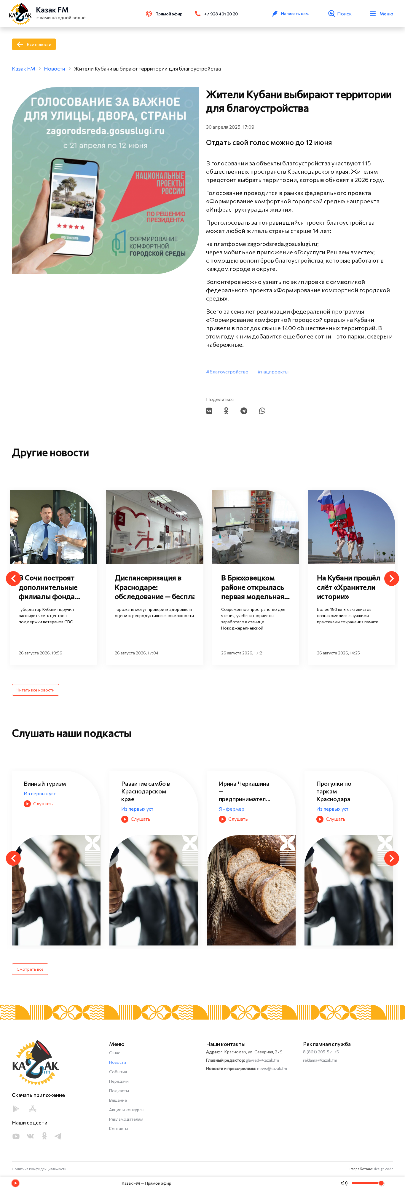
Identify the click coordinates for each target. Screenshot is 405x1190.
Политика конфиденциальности (39, 1169)
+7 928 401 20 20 (221, 13)
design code (383, 1169)
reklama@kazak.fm (320, 1060)
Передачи (119, 1081)
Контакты (118, 1128)
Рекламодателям (126, 1119)
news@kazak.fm (272, 1068)
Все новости (39, 44)
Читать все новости (36, 689)
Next (391, 578)
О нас (114, 1052)
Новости (117, 1062)
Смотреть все (30, 969)
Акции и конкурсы (126, 1109)
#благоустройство (227, 371)
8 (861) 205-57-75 (321, 1051)
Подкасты (119, 1090)
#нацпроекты (272, 371)
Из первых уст (40, 809)
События (118, 1071)
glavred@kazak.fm (262, 1060)
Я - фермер (134, 809)
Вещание (118, 1100)
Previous (13, 578)
